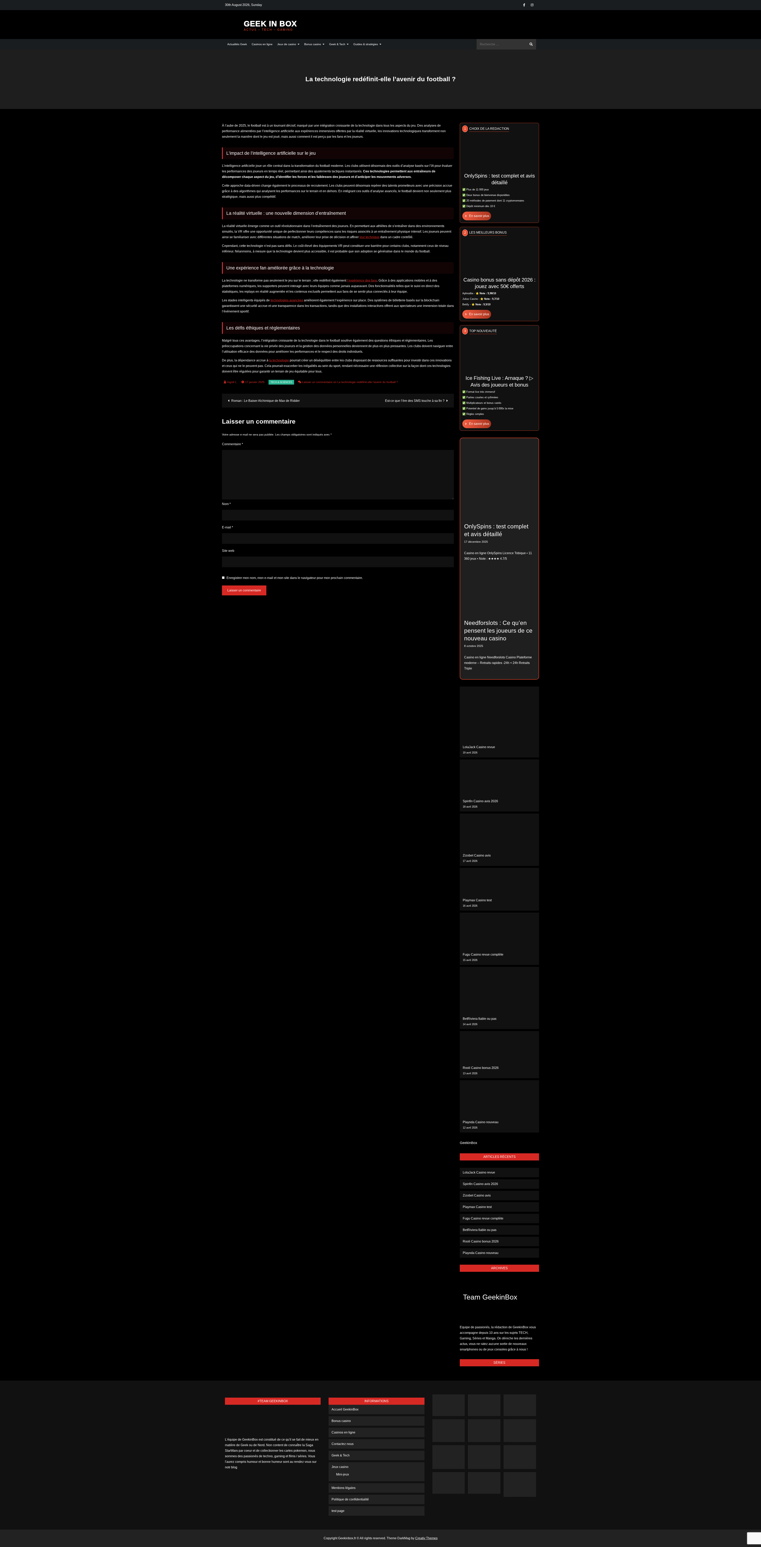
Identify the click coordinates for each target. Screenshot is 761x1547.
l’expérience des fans (362, 280)
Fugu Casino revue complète (483, 954)
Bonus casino (312, 44)
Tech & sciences (281, 382)
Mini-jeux (342, 1474)
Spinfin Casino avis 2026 (480, 801)
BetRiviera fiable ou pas (479, 1018)
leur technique (369, 237)
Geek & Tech (337, 44)
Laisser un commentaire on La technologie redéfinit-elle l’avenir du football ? (350, 382)
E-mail (227, 527)
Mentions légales (344, 1488)
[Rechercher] (531, 44)
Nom (226, 504)
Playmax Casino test (477, 900)
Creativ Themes (426, 1538)
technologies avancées (287, 300)
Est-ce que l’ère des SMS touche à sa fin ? (415, 400)
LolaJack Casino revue (479, 747)
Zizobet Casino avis (477, 855)
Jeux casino (340, 1467)
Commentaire (232, 444)
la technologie (279, 360)
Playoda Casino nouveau (480, 1122)
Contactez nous (343, 1444)
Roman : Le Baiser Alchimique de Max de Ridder (265, 400)
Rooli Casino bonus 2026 (481, 1068)
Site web (228, 550)
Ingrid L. (232, 382)
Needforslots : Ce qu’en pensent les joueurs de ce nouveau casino (498, 631)
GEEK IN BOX (270, 23)
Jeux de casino (286, 44)
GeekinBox (468, 1143)
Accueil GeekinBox (345, 1409)
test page (338, 1511)
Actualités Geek (237, 44)
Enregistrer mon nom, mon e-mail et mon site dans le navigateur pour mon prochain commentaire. (295, 578)
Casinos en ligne (262, 44)
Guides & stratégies (365, 44)
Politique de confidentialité (350, 1499)
